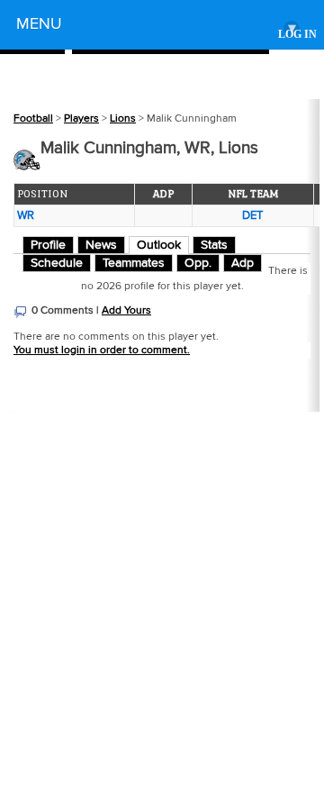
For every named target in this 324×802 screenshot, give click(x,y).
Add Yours (126, 310)
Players (81, 118)
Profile (48, 245)
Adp (242, 263)
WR (25, 215)
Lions (123, 118)
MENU (156, 26)
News (101, 245)
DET (252, 215)
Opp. (198, 263)
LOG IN (297, 35)
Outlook (159, 245)
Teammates (134, 263)
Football (33, 118)
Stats (214, 245)
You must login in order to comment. (102, 350)
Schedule (57, 263)
